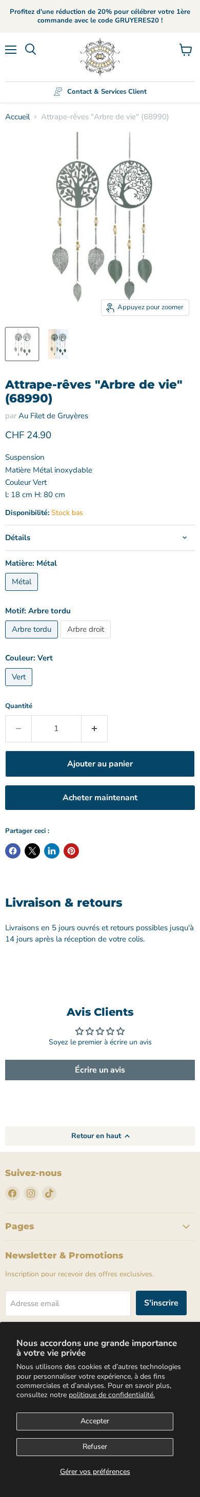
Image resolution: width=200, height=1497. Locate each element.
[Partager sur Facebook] (13, 851)
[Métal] (23, 593)
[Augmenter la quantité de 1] (95, 728)
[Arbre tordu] (33, 641)
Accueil (17, 117)
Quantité (18, 706)
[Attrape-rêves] (22, 344)
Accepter (95, 1421)
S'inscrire (161, 1303)
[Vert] (20, 688)
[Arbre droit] (87, 641)
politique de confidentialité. (112, 1395)
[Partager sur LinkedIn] (51, 851)
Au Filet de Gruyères (53, 416)
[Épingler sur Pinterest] (71, 851)
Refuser (95, 1446)
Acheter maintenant (100, 797)
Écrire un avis (100, 1070)
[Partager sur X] (32, 851)
